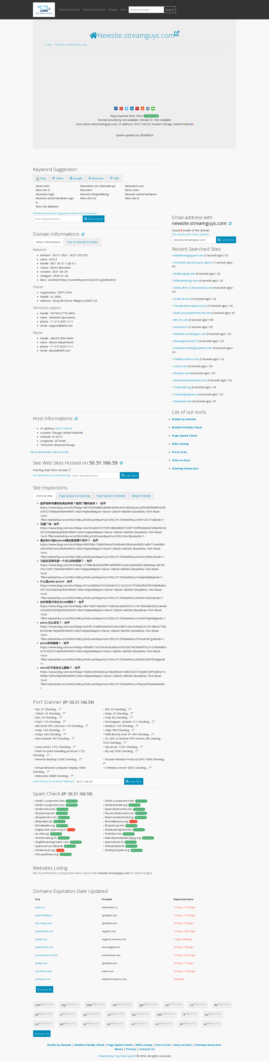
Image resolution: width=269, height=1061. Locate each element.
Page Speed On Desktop (74, 496)
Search (169, 10)
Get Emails (227, 240)
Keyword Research (69, 9)
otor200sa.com (43, 971)
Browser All (45, 989)
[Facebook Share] (116, 108)
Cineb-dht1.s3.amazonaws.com (193, 287)
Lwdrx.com (180, 366)
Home (48, 44)
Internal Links (44, 496)
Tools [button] (123, 9)
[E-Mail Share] (153, 108)
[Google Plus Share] (121, 108)
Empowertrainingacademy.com (193, 348)
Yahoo (59, 178)
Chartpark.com (183, 401)
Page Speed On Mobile (110, 496)
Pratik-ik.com (182, 299)
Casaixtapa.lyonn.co (186, 394)
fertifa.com (41, 963)
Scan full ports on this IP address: (53, 781)
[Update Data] (82, 234)
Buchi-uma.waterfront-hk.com (192, 313)
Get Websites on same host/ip (51, 475)
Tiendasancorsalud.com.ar (190, 305)
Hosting (113, 9)
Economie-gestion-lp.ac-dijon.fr (193, 262)
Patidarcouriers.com (186, 359)
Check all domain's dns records (49, 452)
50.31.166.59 (63, 428)
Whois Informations (48, 242)
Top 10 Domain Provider (82, 242)
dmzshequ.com (43, 923)
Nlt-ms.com (181, 320)
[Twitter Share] (126, 108)
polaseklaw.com (44, 931)
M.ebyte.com (182, 373)
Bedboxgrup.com (184, 273)
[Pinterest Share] (137, 108)
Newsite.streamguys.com (71, 44)
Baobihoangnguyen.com (188, 255)
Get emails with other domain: (191, 234)
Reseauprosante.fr (185, 341)
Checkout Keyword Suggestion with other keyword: (65, 213)
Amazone (97, 178)
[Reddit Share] (147, 108)
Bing (43, 178)
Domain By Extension (94, 9)
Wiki (116, 178)
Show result (95, 219)
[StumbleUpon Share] (142, 108)
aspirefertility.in (44, 915)
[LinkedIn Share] (132, 108)
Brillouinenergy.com (186, 280)
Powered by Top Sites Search (117, 1056)
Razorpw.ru (181, 327)
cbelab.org (41, 939)
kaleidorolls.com (44, 947)
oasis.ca (39, 907)
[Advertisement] (134, 77)
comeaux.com (43, 979)
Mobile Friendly (141, 496)
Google (77, 178)
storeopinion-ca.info (46, 955)
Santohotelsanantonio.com (190, 380)
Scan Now (130, 475)
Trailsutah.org (182, 387)
